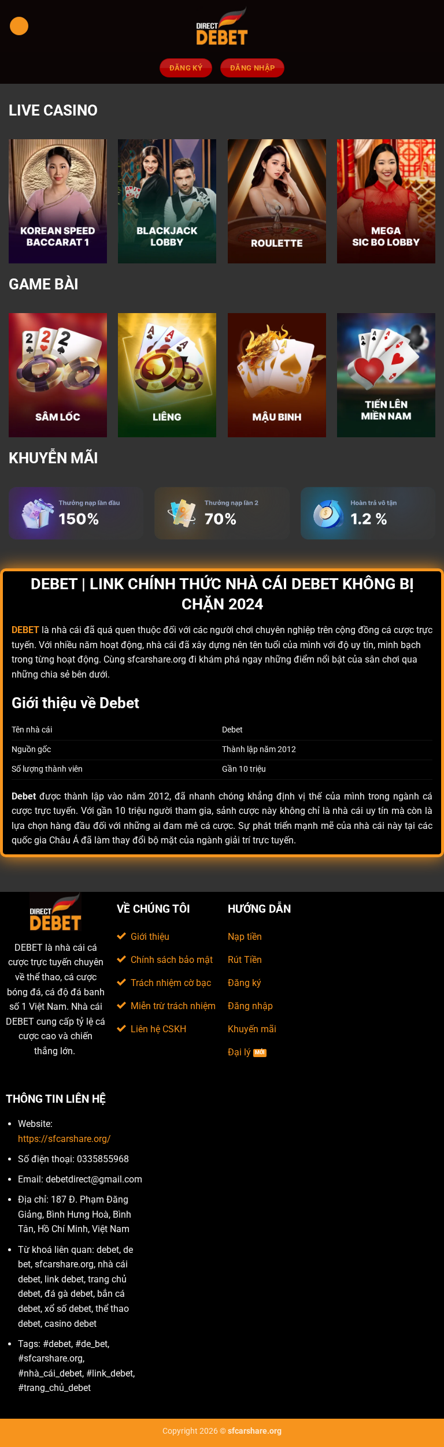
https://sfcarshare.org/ (64, 1138)
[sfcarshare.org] (222, 26)
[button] (19, 26)
